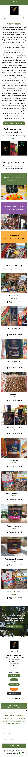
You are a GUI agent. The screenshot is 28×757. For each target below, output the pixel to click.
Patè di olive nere (14, 526)
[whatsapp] (16, 665)
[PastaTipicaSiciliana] (14, 471)
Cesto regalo (14, 296)
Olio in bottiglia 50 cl (14, 427)
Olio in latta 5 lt (14, 329)
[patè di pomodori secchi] (14, 537)
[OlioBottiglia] (14, 405)
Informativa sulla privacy (11, 752)
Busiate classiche (14, 592)
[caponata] (14, 438)
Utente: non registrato (14, 698)
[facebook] (11, 665)
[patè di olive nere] (14, 504)
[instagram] (14, 665)
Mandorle (14, 395)
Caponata (14, 460)
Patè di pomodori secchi (14, 559)
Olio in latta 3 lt (14, 362)
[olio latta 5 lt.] (14, 307)
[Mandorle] (14, 373)
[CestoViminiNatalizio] (14, 274)
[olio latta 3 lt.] (14, 340)
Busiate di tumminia (14, 493)
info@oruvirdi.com (15, 663)
